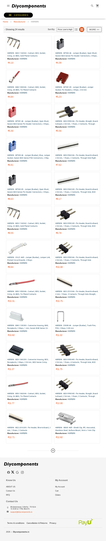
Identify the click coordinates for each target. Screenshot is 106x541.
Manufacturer (19, 22)
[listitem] (28, 487)
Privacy (53, 523)
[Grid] (81, 29)
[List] (76, 29)
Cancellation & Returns (37, 523)
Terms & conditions (15, 523)
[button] (18, 15)
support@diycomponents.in (21, 512)
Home (5, 22)
